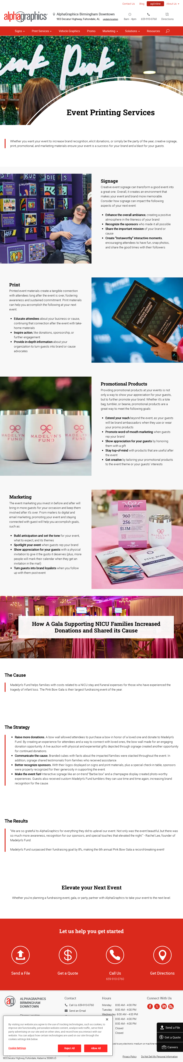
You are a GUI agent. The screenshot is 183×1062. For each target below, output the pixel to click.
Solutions (131, 31)
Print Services (40, 31)
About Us (171, 3)
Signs (18, 31)
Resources (153, 31)
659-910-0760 (149, 19)
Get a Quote (173, 1037)
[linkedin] (164, 1007)
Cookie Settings (17, 1048)
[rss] (171, 1007)
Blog (141, 3)
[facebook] (150, 1007)
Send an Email (77, 1010)
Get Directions (162, 973)
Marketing (109, 31)
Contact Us (128, 3)
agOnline (155, 3)
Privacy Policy (130, 1056)
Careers (172, 1047)
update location (110, 19)
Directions (167, 19)
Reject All (69, 1048)
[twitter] (157, 1007)
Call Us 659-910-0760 (81, 1005)
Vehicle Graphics (69, 31)
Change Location (30, 1015)
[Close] (107, 1019)
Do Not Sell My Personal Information (159, 1056)
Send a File (172, 1027)
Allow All (96, 1048)
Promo (91, 31)
